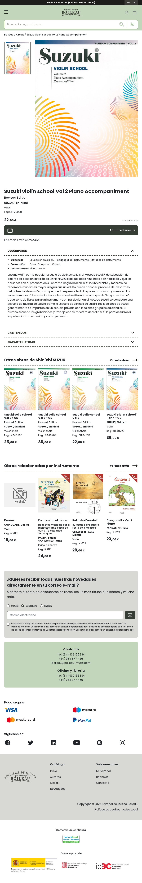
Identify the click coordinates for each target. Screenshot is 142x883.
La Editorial (103, 771)
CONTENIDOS (17, 333)
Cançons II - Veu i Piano (119, 522)
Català (15, 606)
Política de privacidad (100, 626)
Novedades (57, 789)
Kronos (9, 520)
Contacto (102, 783)
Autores (55, 777)
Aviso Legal (130, 809)
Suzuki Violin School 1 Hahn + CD (121, 416)
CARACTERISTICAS (21, 342)
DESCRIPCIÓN (17, 251)
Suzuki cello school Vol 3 (86, 416)
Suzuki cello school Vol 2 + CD (18, 416)
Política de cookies (107, 809)
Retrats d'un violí (85, 520)
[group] (86, 108)
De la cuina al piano (52, 520)
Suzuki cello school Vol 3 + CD (52, 416)
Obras (54, 783)
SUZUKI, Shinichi (16, 203)
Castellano (31, 606)
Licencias (102, 777)
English (48, 606)
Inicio (53, 771)
